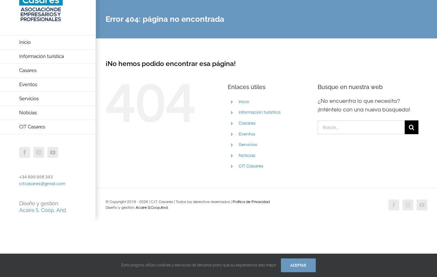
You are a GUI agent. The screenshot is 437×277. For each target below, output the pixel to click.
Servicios (248, 145)
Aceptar (298, 265)
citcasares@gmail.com (42, 184)
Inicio (244, 102)
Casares (247, 123)
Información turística (259, 112)
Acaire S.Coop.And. (152, 208)
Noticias (247, 155)
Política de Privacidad (251, 202)
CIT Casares (251, 166)
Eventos (247, 134)
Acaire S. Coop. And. (43, 210)
